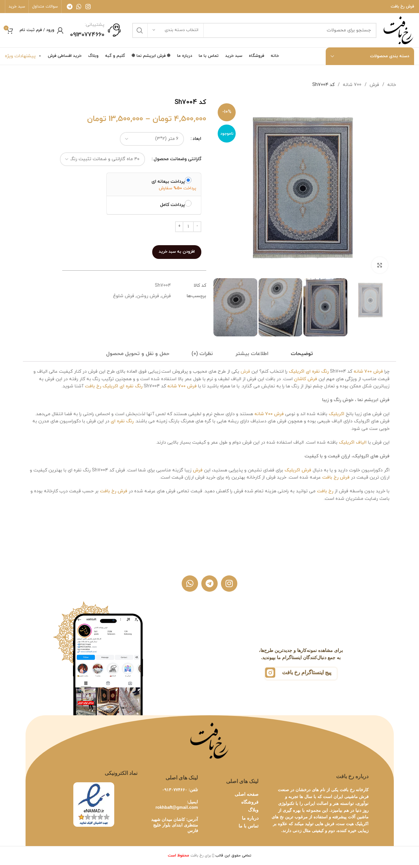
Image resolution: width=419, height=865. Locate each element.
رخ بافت (93, 386)
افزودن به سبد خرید (177, 252)
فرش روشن (148, 296)
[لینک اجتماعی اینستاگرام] (88, 6)
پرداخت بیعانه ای (168, 181)
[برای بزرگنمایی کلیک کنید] (380, 265)
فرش (373, 85)
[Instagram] (229, 583)
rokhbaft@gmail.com (176, 807)
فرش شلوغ (123, 296)
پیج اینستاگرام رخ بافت (306, 672)
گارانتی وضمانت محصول (177, 159)
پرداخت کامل (172, 205)
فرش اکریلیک (298, 470)
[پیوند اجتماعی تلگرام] (69, 6)
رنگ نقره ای (317, 371)
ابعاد (196, 139)
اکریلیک (296, 371)
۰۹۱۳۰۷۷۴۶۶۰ (174, 789)
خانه (391, 85)
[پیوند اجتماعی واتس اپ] (78, 6)
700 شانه (351, 85)
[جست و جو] (139, 30)
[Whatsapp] (190, 583)
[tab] (301, 354)
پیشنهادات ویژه (20, 56)
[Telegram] (209, 583)
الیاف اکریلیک (353, 442)
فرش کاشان (305, 379)
